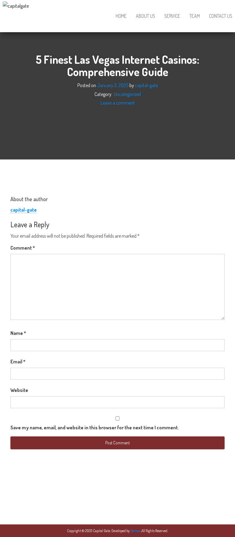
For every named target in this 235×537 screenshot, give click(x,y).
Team (194, 16)
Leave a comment (118, 103)
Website (19, 390)
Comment (22, 248)
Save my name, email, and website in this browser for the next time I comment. (94, 427)
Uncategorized (127, 94)
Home (121, 16)
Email (17, 362)
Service (172, 16)
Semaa (135, 530)
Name (18, 333)
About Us (145, 16)
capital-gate (146, 85)
